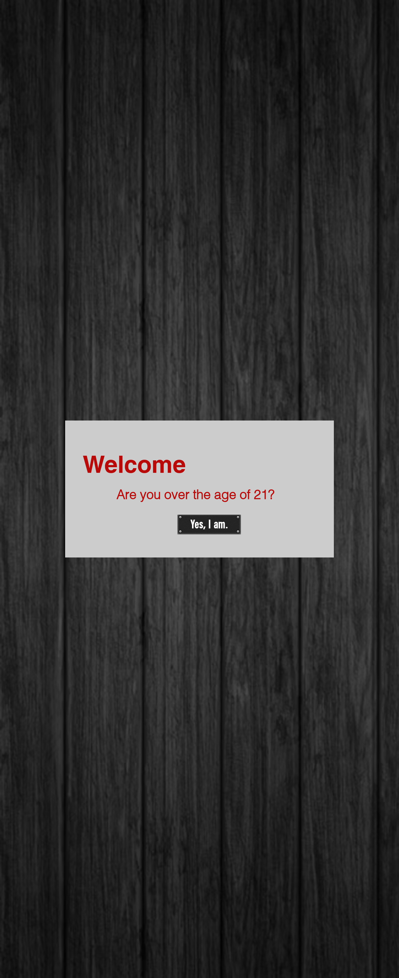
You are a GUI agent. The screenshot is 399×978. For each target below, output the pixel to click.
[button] (209, 524)
